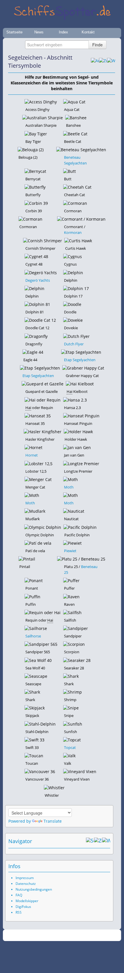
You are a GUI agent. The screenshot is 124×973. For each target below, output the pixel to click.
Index (63, 32)
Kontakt (88, 32)
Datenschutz (26, 883)
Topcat (70, 747)
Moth (69, 487)
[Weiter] (111, 62)
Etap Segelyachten (79, 359)
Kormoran (73, 232)
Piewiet (70, 550)
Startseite (14, 32)
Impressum (25, 877)
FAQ (19, 895)
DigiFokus (23, 906)
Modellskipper (27, 900)
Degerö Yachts (37, 280)
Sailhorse (33, 636)
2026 (50, 935)
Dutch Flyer (74, 344)
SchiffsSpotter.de (69, 935)
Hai (69, 391)
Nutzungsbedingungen (34, 889)
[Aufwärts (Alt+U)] (95, 62)
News (39, 32)
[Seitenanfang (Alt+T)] (90, 841)
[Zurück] (103, 62)
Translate (53, 821)
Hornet (31, 455)
